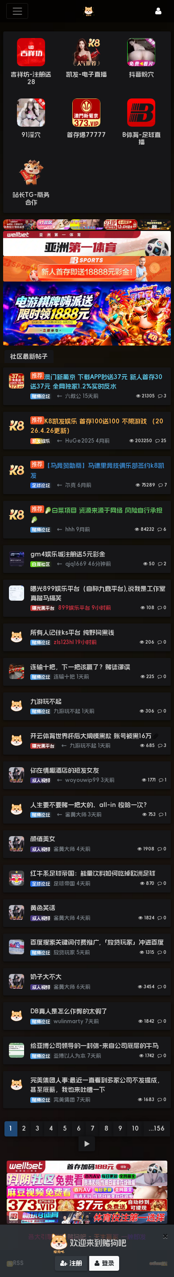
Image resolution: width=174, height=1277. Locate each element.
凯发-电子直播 (86, 74)
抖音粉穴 (141, 74)
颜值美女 (42, 839)
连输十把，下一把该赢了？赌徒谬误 (80, 667)
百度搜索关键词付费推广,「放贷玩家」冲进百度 (97, 942)
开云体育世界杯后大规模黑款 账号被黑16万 (91, 736)
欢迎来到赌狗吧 (98, 1243)
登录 (106, 1263)
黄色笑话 (42, 908)
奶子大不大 (46, 977)
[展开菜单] (17, 11)
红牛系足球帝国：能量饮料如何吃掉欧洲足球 (92, 873)
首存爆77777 (86, 135)
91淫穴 (31, 135)
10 (135, 1128)
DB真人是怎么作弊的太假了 (69, 1011)
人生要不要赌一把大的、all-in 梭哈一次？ (89, 805)
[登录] (158, 11)
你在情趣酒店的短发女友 (64, 770)
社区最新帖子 (29, 356)
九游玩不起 (46, 701)
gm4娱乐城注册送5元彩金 (67, 554)
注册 (74, 1263)
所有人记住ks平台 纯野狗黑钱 (72, 632)
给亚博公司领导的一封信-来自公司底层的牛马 (95, 1045)
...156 (157, 1128)
